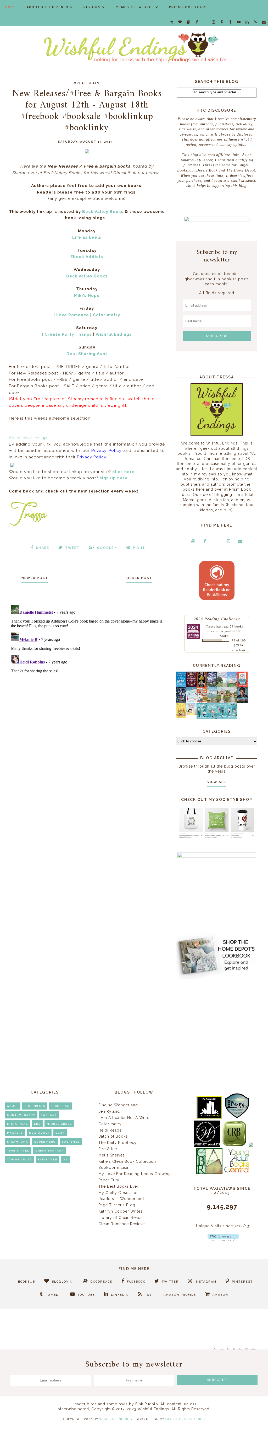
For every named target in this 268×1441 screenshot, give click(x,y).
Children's (34, 1106)
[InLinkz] (12, 464)
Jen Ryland (109, 1111)
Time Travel (18, 1150)
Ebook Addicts (86, 256)
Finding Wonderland (118, 1105)
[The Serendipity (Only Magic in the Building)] (222, 717)
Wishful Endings (114, 334)
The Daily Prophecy (117, 1142)
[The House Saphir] (181, 701)
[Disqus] (87, 668)
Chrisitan (60, 1106)
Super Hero (45, 1141)
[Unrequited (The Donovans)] (212, 702)
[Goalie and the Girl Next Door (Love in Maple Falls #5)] (202, 701)
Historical (17, 1123)
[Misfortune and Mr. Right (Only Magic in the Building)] (202, 717)
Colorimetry (106, 315)
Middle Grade (59, 1123)
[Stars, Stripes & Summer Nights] (212, 685)
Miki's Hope (87, 295)
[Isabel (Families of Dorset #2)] (232, 701)
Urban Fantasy (49, 1150)
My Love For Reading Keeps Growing (134, 1174)
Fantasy (49, 1114)
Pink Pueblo (146, 1404)
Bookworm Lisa (113, 1167)
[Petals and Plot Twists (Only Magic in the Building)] (212, 717)
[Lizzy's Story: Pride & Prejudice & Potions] (191, 685)
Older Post (139, 578)
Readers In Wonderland (121, 1199)
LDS (37, 1123)
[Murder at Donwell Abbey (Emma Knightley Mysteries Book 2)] (191, 701)
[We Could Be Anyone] (202, 686)
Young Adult (19, 1159)
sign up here (114, 478)
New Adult (39, 1132)
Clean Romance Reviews (122, 1224)
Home (10, 7)
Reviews (92, 7)
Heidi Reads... (111, 1130)
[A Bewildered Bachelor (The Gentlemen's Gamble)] (232, 686)
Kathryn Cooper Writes (120, 1211)
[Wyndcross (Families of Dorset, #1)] (222, 701)
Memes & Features (135, 7)
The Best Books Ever (118, 1186)
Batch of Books (113, 1136)
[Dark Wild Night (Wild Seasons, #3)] (181, 686)
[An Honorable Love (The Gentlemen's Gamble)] (222, 686)
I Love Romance (71, 315)
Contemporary (21, 1114)
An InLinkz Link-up (28, 437)
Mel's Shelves (111, 1155)
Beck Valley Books (103, 211)
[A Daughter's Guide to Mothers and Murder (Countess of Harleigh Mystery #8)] (181, 717)
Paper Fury (108, 1180)
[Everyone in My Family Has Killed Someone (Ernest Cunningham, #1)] (242, 685)
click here (123, 471)
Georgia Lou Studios (185, 1419)
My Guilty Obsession (118, 1193)
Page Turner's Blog (116, 1205)
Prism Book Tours (188, 7)
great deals (87, 83)
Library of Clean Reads (120, 1217)
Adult (12, 1106)
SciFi (60, 1132)
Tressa (210, 626)
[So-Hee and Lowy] (191, 714)
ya (65, 1159)
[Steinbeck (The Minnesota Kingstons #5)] (242, 702)
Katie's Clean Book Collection (127, 1161)
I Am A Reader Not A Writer (124, 1118)
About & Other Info (48, 7)
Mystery (15, 1132)
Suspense (71, 1141)
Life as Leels (86, 237)
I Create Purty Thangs (67, 334)
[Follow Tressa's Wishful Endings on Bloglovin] (223, 1240)
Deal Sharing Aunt (86, 353)
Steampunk (17, 1141)
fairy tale (47, 1159)
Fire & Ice (107, 1149)
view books (239, 650)
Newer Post (34, 578)
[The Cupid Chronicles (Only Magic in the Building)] (232, 717)
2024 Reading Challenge (217, 618)
